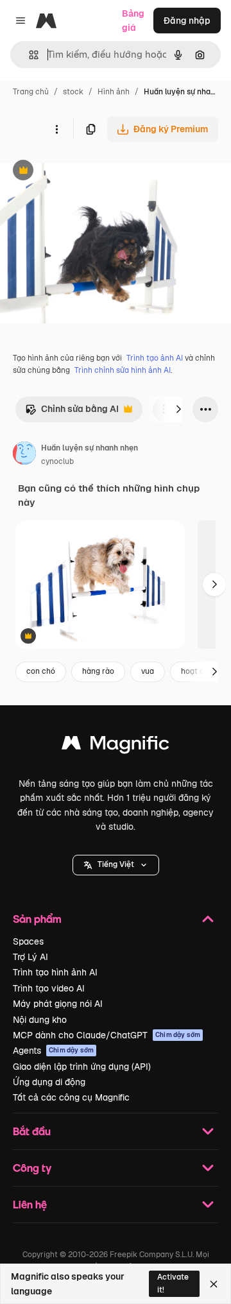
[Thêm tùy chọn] (56, 129)
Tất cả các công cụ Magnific (71, 1097)
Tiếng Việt (116, 864)
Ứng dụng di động (49, 1082)
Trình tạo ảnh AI (154, 358)
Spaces (28, 941)
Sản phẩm (37, 918)
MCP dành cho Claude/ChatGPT (106, 1035)
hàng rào (98, 671)
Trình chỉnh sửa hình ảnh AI (122, 370)
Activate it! (173, 1283)
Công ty (32, 1167)
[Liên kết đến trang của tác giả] (24, 455)
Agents (53, 1050)
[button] (116, 865)
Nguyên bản (91, 172)
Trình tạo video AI (49, 988)
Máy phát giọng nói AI (58, 1003)
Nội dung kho (40, 1019)
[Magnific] (115, 746)
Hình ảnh (114, 92)
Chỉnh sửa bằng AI (72, 412)
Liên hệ (30, 1204)
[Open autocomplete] (28, 55)
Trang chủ (31, 92)
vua (147, 671)
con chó (40, 671)
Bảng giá (133, 20)
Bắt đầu (32, 1131)
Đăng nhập (187, 20)
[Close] (213, 1284)
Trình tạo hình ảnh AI (55, 972)
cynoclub (57, 461)
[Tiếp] (178, 409)
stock (73, 92)
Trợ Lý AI (30, 957)
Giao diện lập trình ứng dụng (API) (82, 1066)
